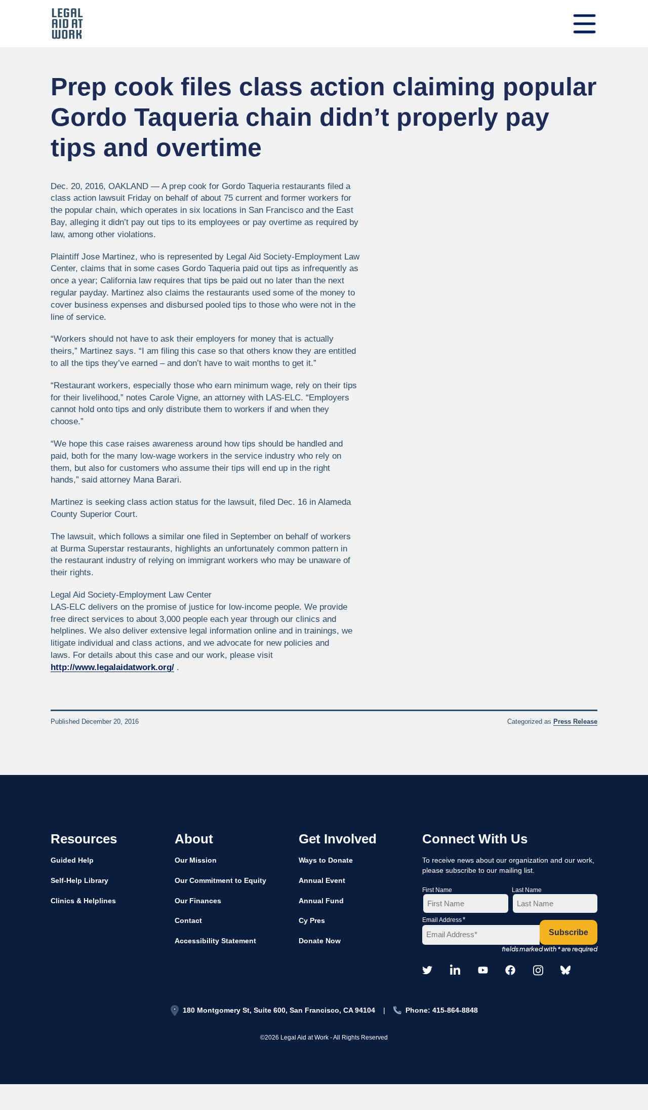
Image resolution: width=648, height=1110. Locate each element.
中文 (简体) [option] (608, 1024)
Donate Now (320, 941)
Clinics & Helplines (83, 901)
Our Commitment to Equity (220, 880)
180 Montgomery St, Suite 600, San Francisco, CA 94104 (279, 1010)
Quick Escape (613, 1088)
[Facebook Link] (510, 971)
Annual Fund (321, 901)
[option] (609, 1000)
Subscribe (568, 932)
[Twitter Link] (427, 971)
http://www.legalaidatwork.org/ (112, 667)
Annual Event (322, 880)
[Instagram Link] (538, 971)
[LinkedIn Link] (455, 971)
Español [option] (609, 999)
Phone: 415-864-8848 (442, 1010)
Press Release (575, 721)
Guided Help (72, 860)
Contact (188, 920)
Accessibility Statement (215, 941)
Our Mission (196, 860)
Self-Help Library (79, 880)
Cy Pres (312, 920)
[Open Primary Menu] (584, 24)
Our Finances (198, 901)
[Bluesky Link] (565, 971)
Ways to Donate (326, 860)
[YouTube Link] (483, 971)
